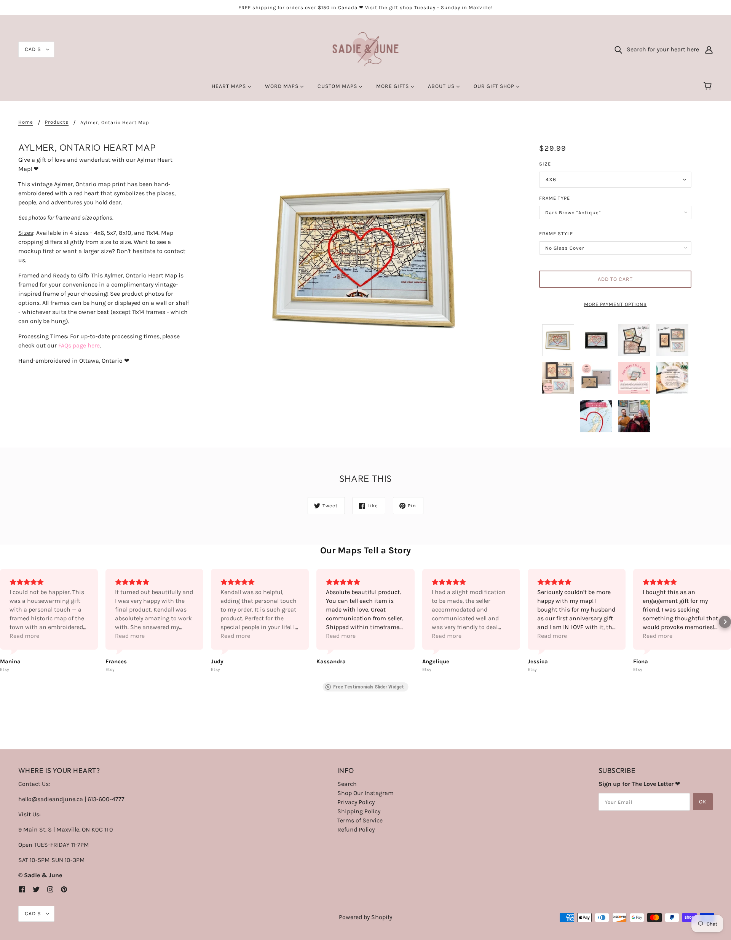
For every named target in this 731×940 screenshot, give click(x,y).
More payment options (615, 304)
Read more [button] (24, 635)
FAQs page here (79, 345)
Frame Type (554, 198)
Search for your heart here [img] (660, 49)
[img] (22, 889)
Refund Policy (356, 829)
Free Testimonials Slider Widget (368, 687)
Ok (703, 801)
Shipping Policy (358, 811)
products (57, 122)
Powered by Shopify (365, 917)
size (545, 164)
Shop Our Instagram (365, 793)
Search (347, 783)
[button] (6, 622)
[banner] (365, 49)
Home (25, 122)
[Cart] (709, 86)
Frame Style (556, 233)
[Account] (709, 49)
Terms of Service (360, 820)
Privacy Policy (356, 802)
